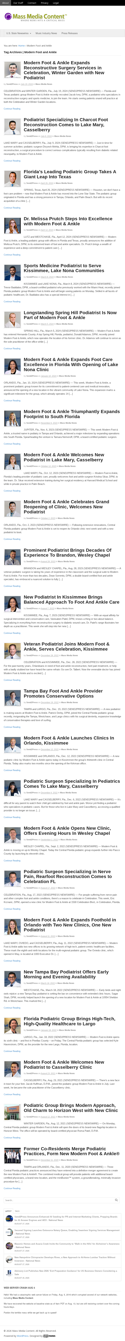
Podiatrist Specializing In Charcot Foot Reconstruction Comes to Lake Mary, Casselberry (66, 124)
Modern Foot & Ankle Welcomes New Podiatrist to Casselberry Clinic (64, 1065)
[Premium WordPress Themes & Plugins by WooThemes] (49, 1335)
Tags (17, 1211)
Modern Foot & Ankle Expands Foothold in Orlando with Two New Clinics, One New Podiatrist (70, 925)
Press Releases (70, 33)
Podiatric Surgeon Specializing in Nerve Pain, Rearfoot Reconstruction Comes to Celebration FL (68, 876)
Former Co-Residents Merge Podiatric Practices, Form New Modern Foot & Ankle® (72, 1151)
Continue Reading (12, 109)
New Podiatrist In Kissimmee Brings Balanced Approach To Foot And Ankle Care (71, 599)
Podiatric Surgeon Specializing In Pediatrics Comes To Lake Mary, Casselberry (72, 784)
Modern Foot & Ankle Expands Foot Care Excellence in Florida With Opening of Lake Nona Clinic (71, 364)
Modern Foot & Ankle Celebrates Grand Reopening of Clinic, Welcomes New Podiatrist (66, 506)
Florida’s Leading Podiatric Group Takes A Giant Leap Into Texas (70, 174)
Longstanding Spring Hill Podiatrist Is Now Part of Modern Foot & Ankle (70, 315)
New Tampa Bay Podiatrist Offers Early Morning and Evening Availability (66, 974)
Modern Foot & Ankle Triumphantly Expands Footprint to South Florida (72, 414)
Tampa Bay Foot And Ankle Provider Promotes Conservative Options (63, 693)
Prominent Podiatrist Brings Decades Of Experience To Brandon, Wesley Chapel (67, 553)
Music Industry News (46, 33)
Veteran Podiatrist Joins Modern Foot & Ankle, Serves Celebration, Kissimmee (67, 646)
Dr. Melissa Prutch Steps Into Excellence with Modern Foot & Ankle (68, 221)
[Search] (116, 1200)
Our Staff (18, 2)
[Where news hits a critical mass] (36, 20)
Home (21, 45)
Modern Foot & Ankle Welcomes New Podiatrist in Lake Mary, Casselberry (64, 457)
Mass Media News (43, 84)
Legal (56, 2)
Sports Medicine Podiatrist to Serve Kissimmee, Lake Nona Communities (64, 268)
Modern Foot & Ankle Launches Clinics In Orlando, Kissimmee (69, 740)
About (5, 2)
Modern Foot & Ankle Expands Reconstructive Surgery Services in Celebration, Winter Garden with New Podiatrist (64, 70)
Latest (8, 1211)
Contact (32, 2)
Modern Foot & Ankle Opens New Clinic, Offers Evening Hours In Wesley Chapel (67, 831)
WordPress (22, 1335)
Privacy (44, 2)
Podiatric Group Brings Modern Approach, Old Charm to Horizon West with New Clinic (71, 1108)
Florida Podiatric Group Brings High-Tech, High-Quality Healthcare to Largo (69, 1021)
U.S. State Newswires (17, 33)
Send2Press (12, 84)
